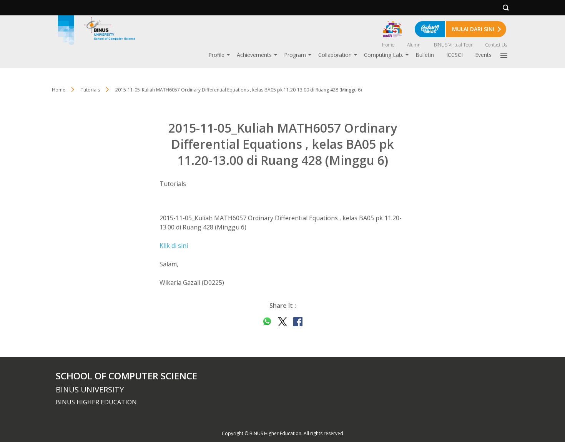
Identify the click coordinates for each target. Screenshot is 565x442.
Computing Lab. (383, 54)
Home (388, 45)
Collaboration (335, 54)
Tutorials (90, 89)
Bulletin (424, 54)
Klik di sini (174, 245)
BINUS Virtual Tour (453, 45)
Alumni (414, 45)
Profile (216, 54)
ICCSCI (454, 54)
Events (483, 54)
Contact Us (496, 45)
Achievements (254, 54)
